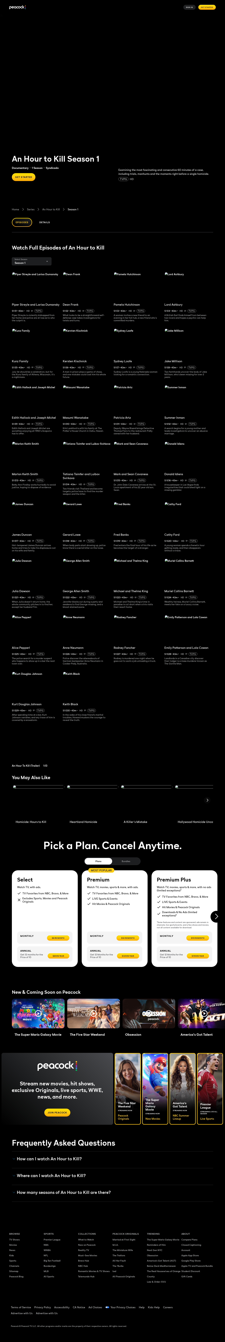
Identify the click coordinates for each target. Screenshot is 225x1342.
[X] (185, 1314)
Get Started (207, 7)
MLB (46, 1271)
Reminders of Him (156, 1244)
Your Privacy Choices (123, 1307)
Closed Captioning (191, 1244)
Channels (14, 1265)
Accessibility (62, 1307)
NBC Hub (83, 1265)
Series (30, 209)
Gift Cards (186, 1276)
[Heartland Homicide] (92, 801)
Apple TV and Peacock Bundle (197, 1265)
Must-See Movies (87, 1255)
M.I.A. (115, 1244)
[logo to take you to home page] (17, 7)
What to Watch (86, 1239)
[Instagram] (211, 1305)
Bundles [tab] (126, 861)
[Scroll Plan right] (216, 917)
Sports (12, 1260)
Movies (13, 1244)
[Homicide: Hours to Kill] (38, 801)
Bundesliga (50, 1265)
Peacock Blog (16, 1276)
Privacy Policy (42, 1307)
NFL (46, 1255)
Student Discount (190, 1271)
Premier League (52, 1239)
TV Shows (14, 1239)
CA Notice (79, 1307)
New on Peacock (87, 1244)
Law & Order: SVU (156, 1281)
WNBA (47, 1250)
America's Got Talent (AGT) (161, 1260)
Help (142, 1307)
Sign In (189, 7)
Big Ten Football (52, 1260)
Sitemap (13, 1271)
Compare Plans (189, 1239)
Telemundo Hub (86, 1276)
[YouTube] (203, 1305)
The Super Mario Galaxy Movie (163, 1239)
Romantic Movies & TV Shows (94, 1271)
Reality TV (83, 1250)
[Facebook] (185, 1305)
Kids (11, 1255)
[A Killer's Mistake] (146, 801)
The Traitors (118, 1255)
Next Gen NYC (154, 1250)
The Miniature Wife (122, 1250)
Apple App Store (190, 1255)
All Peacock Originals (123, 1276)
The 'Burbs (118, 1265)
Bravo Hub (83, 1260)
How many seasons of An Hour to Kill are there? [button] (64, 1192)
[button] (38, 1013)
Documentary (20, 168)
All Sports (49, 1276)
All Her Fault (119, 1260)
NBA (46, 1244)
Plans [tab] (98, 861)
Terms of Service (21, 1307)
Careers (168, 1307)
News (12, 1250)
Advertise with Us (22, 1313)
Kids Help (154, 1307)
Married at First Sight (123, 1239)
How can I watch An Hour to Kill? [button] (49, 1158)
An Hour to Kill (51, 209)
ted (114, 1271)
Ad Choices (95, 1307)
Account (185, 1250)
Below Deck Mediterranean (161, 1265)
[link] (37, 748)
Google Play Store (191, 1260)
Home (15, 209)
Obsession (152, 1255)
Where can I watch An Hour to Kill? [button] (51, 1175)
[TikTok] (194, 1305)
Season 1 (73, 209)
